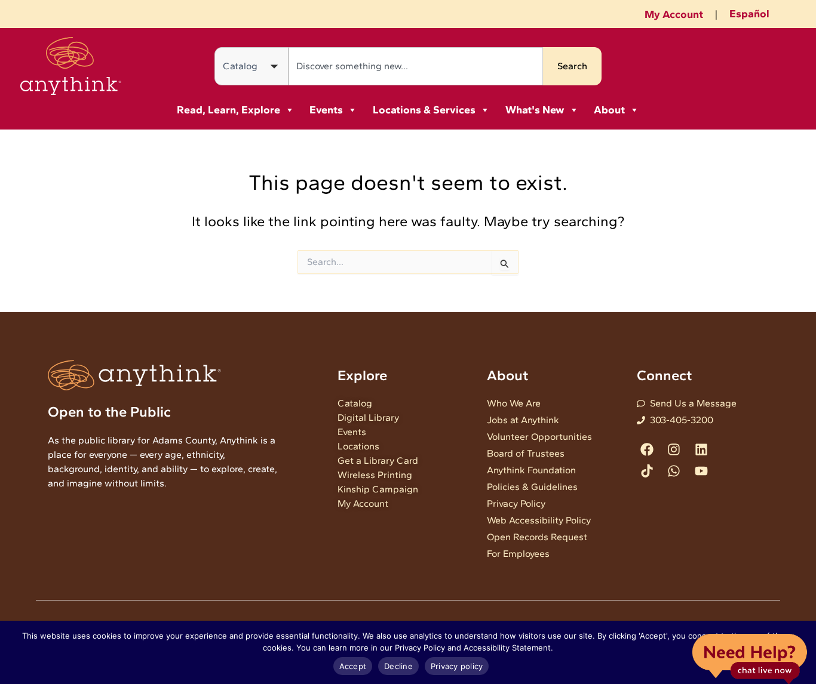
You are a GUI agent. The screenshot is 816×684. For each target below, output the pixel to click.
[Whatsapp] (674, 470)
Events (326, 109)
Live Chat (749, 658)
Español (749, 13)
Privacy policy (457, 666)
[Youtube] (701, 470)
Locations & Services (424, 109)
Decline (398, 666)
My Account (674, 14)
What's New (535, 109)
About (609, 109)
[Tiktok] (647, 470)
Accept (353, 666)
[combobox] (416, 66)
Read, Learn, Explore (228, 109)
